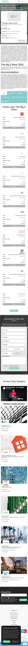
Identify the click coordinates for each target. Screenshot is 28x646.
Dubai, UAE (4, 28)
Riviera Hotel (22, 156)
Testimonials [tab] (5, 97)
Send (25, 643)
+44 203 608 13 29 (14, 613)
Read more (5, 639)
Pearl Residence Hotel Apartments (17, 274)
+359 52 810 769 (14, 614)
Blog (14, 622)
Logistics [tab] (19, 93)
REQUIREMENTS (5, 356)
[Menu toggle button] (25, 1)
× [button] (19, 627)
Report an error (22, 40)
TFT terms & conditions (13, 365)
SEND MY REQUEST (14, 368)
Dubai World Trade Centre (12, 33)
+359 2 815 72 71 (14, 616)
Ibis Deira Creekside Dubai (19, 117)
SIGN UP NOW (23, 599)
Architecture (16, 24)
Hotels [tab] (4, 93)
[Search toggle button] (22, 1)
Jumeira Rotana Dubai (20, 137)
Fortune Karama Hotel (20, 215)
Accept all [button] (6, 641)
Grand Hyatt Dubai (21, 235)
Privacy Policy (14, 624)
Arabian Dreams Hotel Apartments (17, 195)
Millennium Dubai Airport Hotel (18, 176)
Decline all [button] (15, 641)
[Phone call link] (19, 1)
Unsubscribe (12, 597)
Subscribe (5, 597)
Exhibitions (7, 5)
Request (14, 127)
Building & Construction (7, 24)
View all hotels (14, 310)
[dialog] (11, 635)
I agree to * (11, 365)
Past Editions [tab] (5, 101)
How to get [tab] (11, 93)
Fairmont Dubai (21, 293)
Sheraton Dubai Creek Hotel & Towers (16, 254)
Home (2, 5)
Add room (18, 353)
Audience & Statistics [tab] (18, 97)
